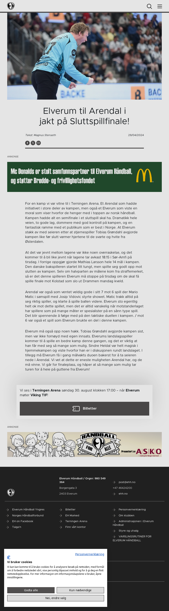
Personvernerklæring (89, 554)
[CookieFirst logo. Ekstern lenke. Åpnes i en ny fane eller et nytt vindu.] (8, 557)
